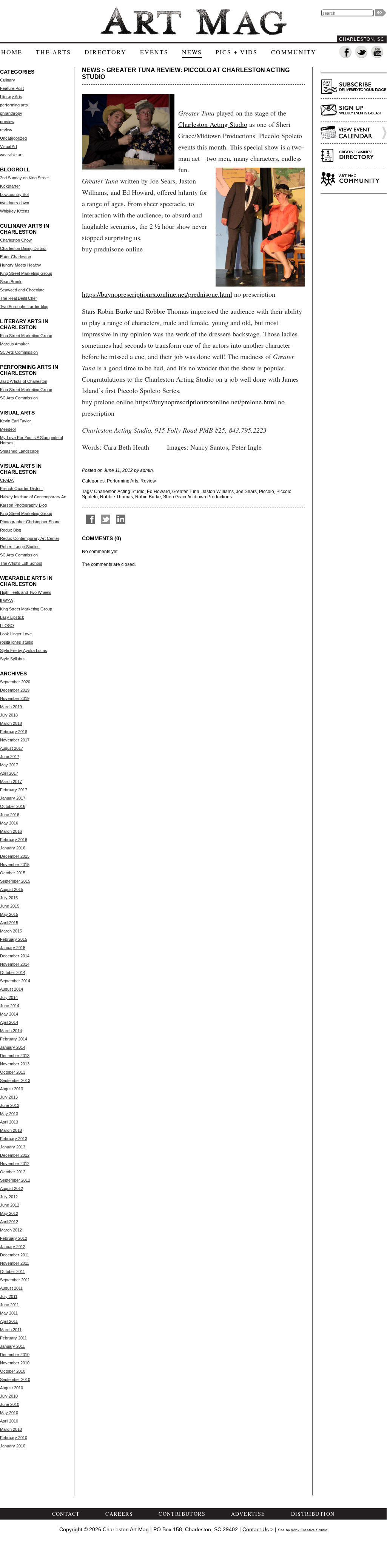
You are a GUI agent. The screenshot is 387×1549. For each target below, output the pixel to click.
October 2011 (12, 1271)
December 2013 (14, 1055)
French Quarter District (21, 488)
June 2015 (9, 906)
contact (66, 1513)
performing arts (14, 105)
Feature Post (12, 88)
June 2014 (9, 1005)
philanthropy (11, 113)
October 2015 (12, 873)
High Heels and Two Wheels (25, 592)
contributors (182, 1513)
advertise (248, 1513)
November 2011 (14, 1263)
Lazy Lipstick (12, 617)
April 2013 (9, 1122)
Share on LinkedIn (120, 519)
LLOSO (7, 625)
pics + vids (236, 52)
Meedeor (8, 429)
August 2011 (11, 1288)
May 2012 (9, 1213)
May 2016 (9, 823)
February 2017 (13, 790)
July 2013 (9, 1097)
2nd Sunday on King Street (24, 178)
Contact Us (255, 1529)
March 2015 (11, 931)
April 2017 (9, 773)
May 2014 (9, 1014)
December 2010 (14, 1354)
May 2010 (9, 1412)
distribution (313, 1513)
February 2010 (13, 1437)
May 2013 (9, 1113)
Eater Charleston (15, 256)
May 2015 (9, 914)
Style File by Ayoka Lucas (23, 650)
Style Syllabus (13, 659)
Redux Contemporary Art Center (29, 538)
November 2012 (14, 1163)
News (91, 70)
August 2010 (11, 1388)
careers (119, 1513)
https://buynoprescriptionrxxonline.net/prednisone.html (157, 294)
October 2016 (12, 806)
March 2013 (11, 1130)
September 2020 (15, 682)
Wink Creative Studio (309, 1530)
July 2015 (9, 897)
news (192, 52)
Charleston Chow (16, 240)
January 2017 (12, 798)
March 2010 (11, 1429)
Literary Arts (11, 96)
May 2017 (9, 765)
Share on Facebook (90, 519)
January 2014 (12, 1047)
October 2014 (12, 972)
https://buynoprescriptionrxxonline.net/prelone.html (205, 401)
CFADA (7, 480)
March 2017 (11, 781)
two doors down (14, 202)
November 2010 (14, 1363)
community (293, 52)
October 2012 (12, 1172)
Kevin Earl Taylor (15, 421)
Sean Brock (11, 281)
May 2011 (9, 1313)
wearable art (11, 155)
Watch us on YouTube (377, 52)
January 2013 (12, 1147)
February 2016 (13, 839)
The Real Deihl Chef (18, 298)
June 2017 (9, 756)
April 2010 (9, 1421)
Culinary (7, 80)
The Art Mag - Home (193, 21)
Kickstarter (10, 186)
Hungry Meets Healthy (20, 265)
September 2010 (15, 1379)
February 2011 (13, 1338)
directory (105, 52)
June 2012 (9, 1205)
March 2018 (11, 723)
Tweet (105, 519)
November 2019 (14, 698)
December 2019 (14, 690)
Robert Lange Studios (20, 546)
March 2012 (11, 1230)
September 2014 (15, 981)
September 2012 (15, 1180)
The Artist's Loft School (21, 563)
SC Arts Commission (19, 352)
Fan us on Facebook (345, 52)
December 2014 (14, 956)
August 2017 (11, 748)
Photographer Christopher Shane (30, 521)
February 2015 (13, 939)
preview (7, 121)
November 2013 (14, 1064)
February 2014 (13, 1039)
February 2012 (13, 1238)
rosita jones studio (16, 642)
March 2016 (11, 831)
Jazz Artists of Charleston (23, 381)
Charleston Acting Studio (212, 124)
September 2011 (15, 1280)
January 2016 (12, 848)
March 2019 (11, 706)
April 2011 (9, 1321)
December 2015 (14, 856)
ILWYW (6, 600)
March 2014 (11, 1030)
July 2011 (8, 1296)
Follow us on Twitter (361, 52)
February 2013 (13, 1138)
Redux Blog (10, 530)
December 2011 (14, 1255)
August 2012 (11, 1188)
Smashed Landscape (19, 451)
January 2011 (12, 1346)
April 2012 (9, 1221)
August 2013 (11, 1089)
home (11, 52)
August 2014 (11, 989)
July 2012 (9, 1197)
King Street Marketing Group (26, 273)
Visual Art (8, 146)
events (154, 52)
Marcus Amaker (14, 344)
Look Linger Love (16, 634)
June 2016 (9, 814)
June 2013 (9, 1105)
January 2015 (12, 947)
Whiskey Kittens (14, 211)
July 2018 (9, 715)
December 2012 (14, 1155)
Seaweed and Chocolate (22, 290)
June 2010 (9, 1404)
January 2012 (12, 1246)
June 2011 (9, 1304)
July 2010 (9, 1396)
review (6, 130)
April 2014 (9, 1022)
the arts (53, 52)
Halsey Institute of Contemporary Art (33, 497)
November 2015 (14, 864)
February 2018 (13, 731)
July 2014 (9, 997)
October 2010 (12, 1371)
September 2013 (15, 1080)
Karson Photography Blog (23, 505)
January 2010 (12, 1446)
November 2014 (14, 964)
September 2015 (15, 881)
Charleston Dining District (23, 248)
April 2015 (9, 922)
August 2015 (11, 889)
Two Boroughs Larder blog (24, 306)
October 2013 (12, 1072)
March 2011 (11, 1329)
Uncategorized (13, 138)
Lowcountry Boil (14, 194)
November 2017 (14, 740)
